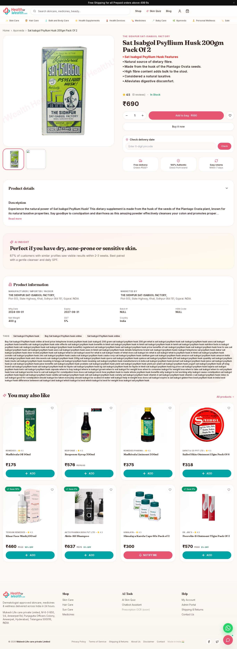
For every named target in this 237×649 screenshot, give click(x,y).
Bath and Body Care (57, 20)
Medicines (138, 20)
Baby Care (159, 20)
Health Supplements (87, 20)
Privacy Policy (79, 641)
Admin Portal (189, 604)
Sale (225, 20)
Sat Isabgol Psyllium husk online (103, 336)
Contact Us (188, 614)
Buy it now (178, 126)
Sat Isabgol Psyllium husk (26, 336)
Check (224, 146)
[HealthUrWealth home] (15, 11)
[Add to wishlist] (52, 408)
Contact (161, 641)
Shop (138, 11)
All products (224, 396)
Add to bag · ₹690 (186, 115)
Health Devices (115, 20)
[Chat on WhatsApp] (228, 628)
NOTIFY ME (150, 555)
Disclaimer (148, 641)
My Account (188, 599)
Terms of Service (97, 641)
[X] (217, 642)
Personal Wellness (203, 20)
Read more (15, 218)
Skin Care (12, 20)
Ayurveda (179, 20)
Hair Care (32, 20)
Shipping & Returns (192, 609)
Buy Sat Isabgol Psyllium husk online (63, 336)
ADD (32, 473)
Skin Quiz (155, 11)
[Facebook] (209, 642)
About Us (136, 641)
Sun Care (67, 609)
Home (6, 30)
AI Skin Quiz (129, 599)
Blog (168, 11)
